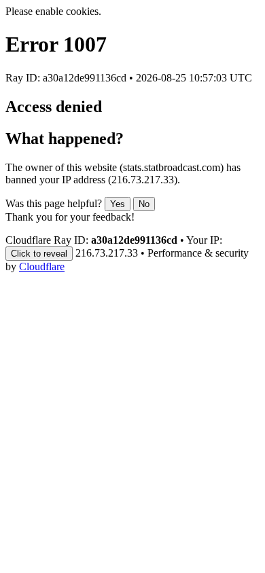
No (144, 204)
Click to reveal (39, 253)
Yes (117, 204)
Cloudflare (42, 266)
